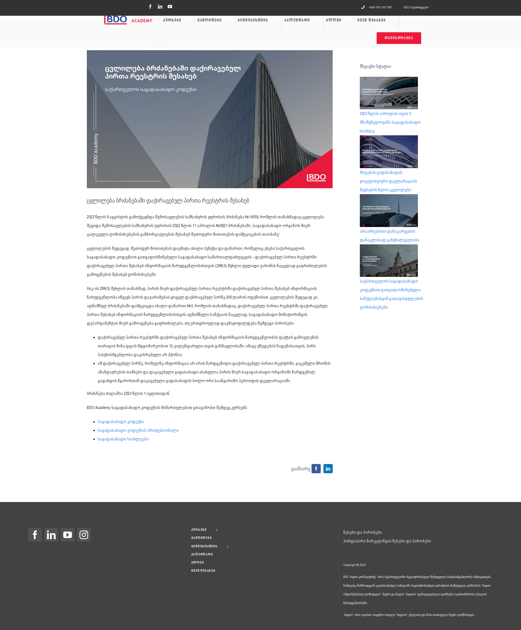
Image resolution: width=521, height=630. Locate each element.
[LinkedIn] (51, 535)
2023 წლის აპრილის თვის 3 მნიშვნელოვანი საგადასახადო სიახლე (390, 122)
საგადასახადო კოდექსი (121, 421)
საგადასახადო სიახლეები (123, 439)
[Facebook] (35, 535)
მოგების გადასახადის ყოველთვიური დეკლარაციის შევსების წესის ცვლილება (388, 181)
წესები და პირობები (362, 532)
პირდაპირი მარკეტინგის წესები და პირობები (387, 541)
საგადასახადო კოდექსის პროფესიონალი (138, 430)
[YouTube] (67, 535)
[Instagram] (84, 535)
